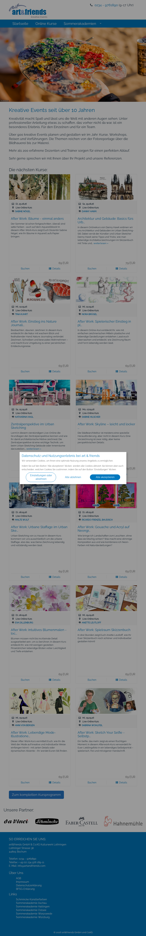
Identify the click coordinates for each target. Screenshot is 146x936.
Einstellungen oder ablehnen (41, 477)
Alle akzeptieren (105, 477)
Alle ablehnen (73, 477)
